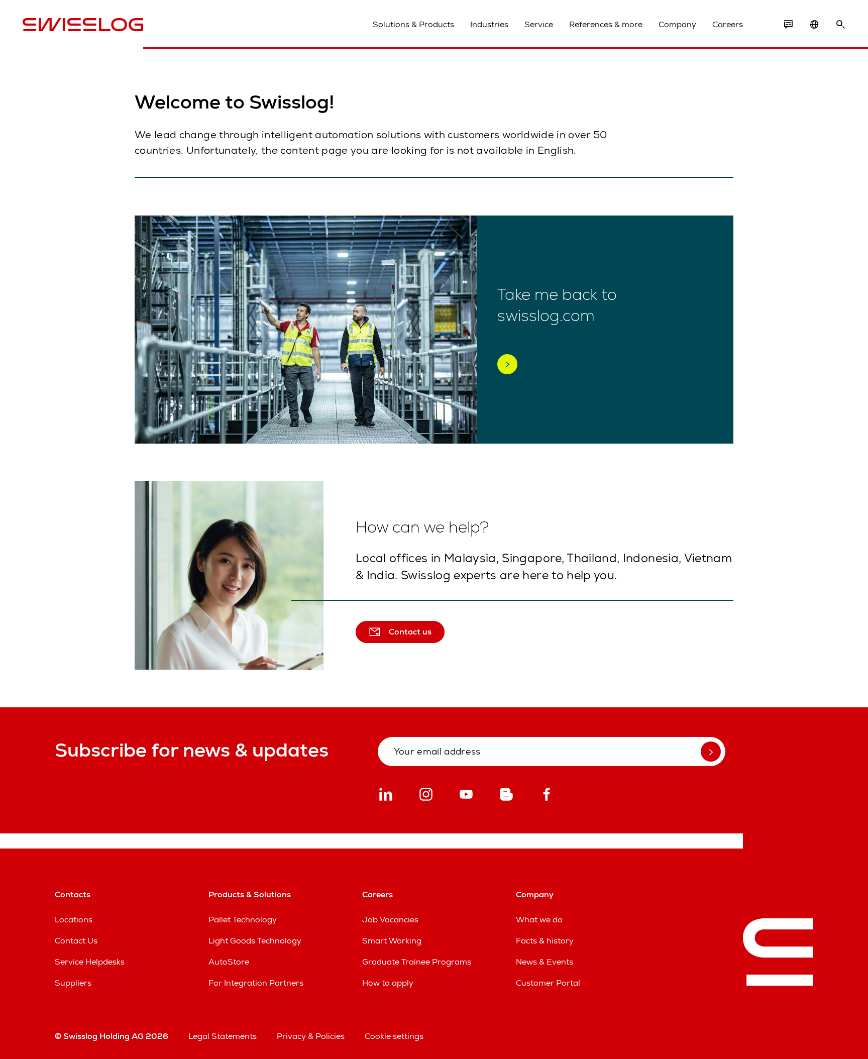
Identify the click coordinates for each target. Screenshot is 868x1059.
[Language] (814, 24)
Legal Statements (222, 1036)
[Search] (840, 24)
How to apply (387, 983)
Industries (489, 24)
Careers (727, 24)
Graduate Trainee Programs (416, 962)
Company (677, 24)
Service (538, 24)
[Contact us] (788, 24)
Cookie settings (394, 1036)
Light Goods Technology (254, 940)
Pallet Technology (242, 919)
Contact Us (76, 940)
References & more (605, 24)
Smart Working (391, 940)
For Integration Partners (255, 983)
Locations (73, 919)
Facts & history (545, 940)
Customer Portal (548, 983)
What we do (539, 919)
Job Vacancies (390, 919)
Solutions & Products (413, 24)
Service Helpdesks (90, 962)
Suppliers (73, 983)
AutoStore (228, 962)
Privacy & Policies (311, 1036)
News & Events (544, 962)
